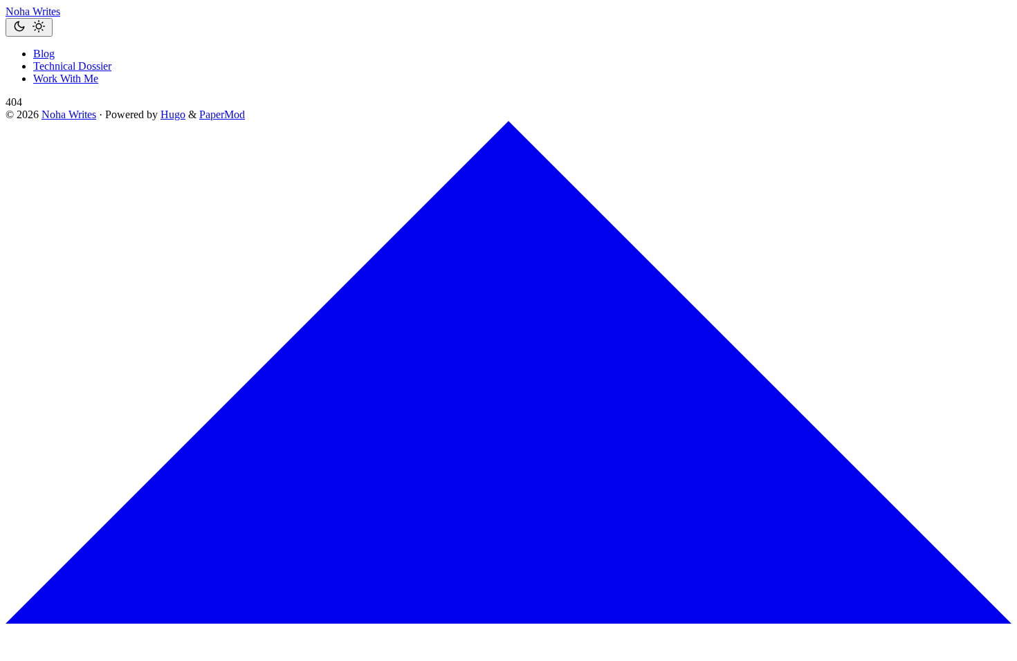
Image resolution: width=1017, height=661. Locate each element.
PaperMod (222, 114)
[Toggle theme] (29, 27)
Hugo (173, 114)
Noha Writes (33, 11)
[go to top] (508, 620)
